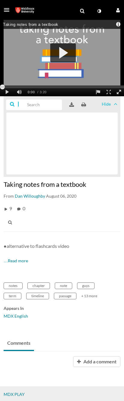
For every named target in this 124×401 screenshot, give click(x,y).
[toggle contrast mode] (99, 11)
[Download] (71, 104)
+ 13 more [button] (89, 296)
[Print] (83, 104)
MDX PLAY (14, 394)
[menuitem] (82, 11)
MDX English (16, 316)
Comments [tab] (18, 343)
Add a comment (99, 361)
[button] (8, 10)
